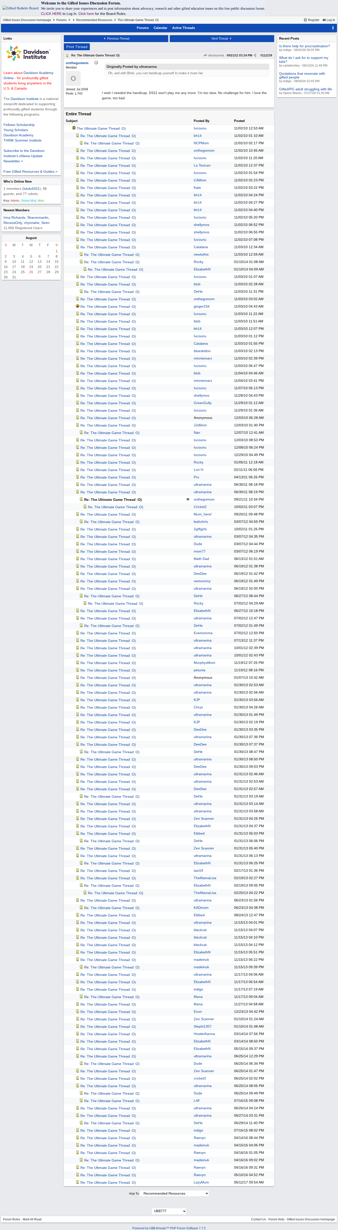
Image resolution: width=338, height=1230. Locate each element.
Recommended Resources (94, 20)
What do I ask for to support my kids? (303, 59)
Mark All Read (32, 1219)
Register (313, 20)
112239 (267, 55)
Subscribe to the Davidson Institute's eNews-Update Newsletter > (24, 156)
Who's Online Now (17, 181)
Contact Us (258, 1219)
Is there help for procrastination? (304, 46)
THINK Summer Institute (22, 140)
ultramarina (215, 55)
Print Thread (76, 47)
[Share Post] (255, 55)
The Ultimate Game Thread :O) (101, 128)
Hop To (134, 1193)
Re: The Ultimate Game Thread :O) (95, 55)
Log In (330, 20)
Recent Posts (289, 38)
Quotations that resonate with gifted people (302, 75)
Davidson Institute (25, 99)
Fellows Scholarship (19, 125)
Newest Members (16, 210)
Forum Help (276, 1219)
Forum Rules (11, 1219)
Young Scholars (15, 130)
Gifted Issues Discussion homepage (27, 20)
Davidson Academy (18, 135)
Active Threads (183, 28)
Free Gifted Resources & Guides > (30, 171)
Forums (61, 20)
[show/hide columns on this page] (333, 28)
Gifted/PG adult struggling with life (305, 89)
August (31, 238)
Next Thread (220, 38)
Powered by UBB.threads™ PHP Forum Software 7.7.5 (169, 1228)
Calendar (160, 28)
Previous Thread (117, 38)
